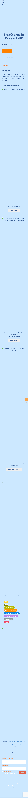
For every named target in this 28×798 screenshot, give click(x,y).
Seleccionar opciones (14, 469)
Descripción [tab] (5, 65)
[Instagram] (18, 785)
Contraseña (5, 765)
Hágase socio (8, 619)
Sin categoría (10, 57)
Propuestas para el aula (12, 613)
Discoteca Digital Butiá (11, 616)
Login (6, 604)
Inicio (6, 601)
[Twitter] (14, 787)
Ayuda (6, 622)
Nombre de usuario (7, 758)
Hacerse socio (7, 51)
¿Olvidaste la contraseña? (9, 773)
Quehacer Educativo (10, 610)
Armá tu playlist (9, 607)
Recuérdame (7, 771)
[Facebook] (9, 787)
